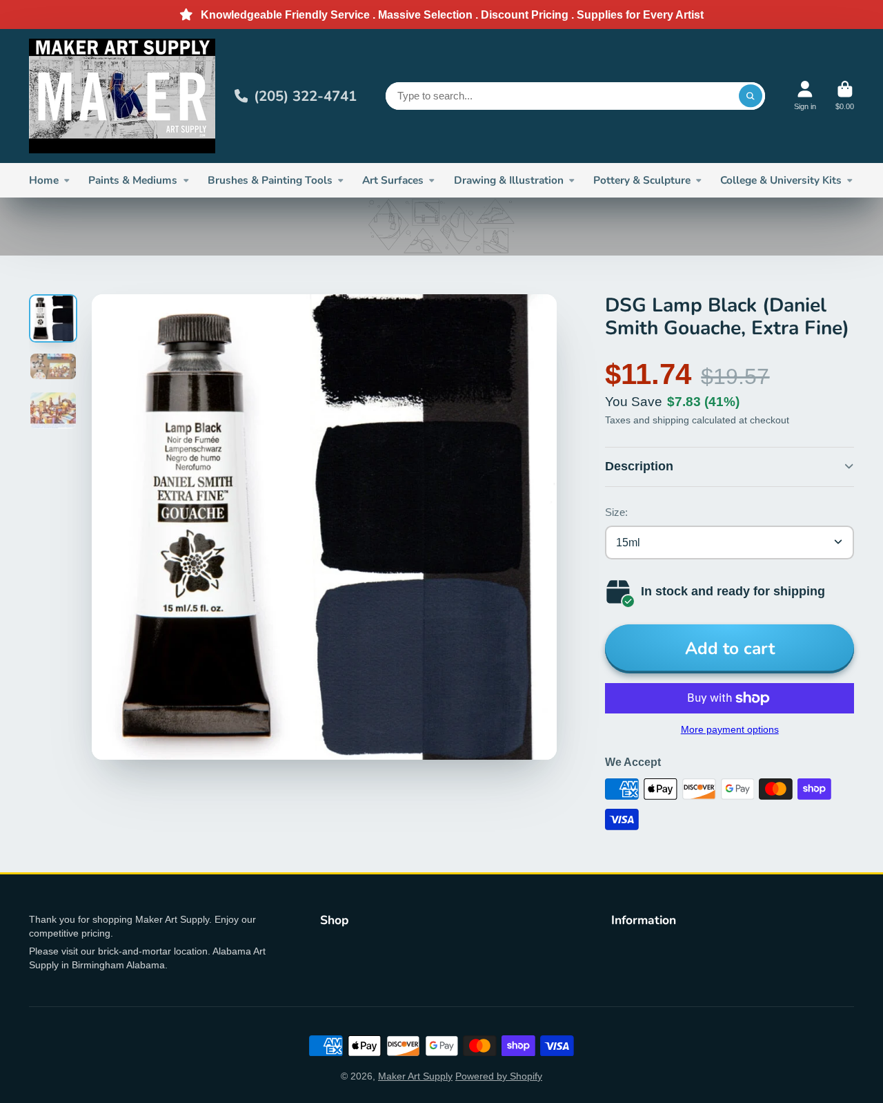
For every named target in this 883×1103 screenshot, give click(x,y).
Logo (122, 96)
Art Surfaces (393, 180)
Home (44, 180)
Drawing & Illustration (509, 180)
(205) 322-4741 (305, 96)
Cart (844, 96)
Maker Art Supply (415, 1076)
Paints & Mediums (132, 180)
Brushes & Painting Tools (270, 180)
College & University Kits (781, 180)
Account (805, 96)
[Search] (750, 96)
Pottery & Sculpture (642, 180)
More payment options (730, 729)
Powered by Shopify (498, 1076)
